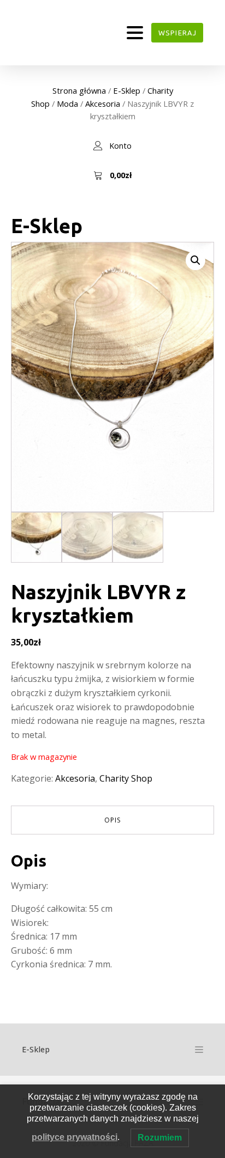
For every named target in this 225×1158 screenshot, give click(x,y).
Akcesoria (102, 103)
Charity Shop (125, 778)
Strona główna (79, 90)
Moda (67, 103)
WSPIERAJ (177, 32)
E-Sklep (126, 90)
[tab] (112, 820)
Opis (112, 820)
